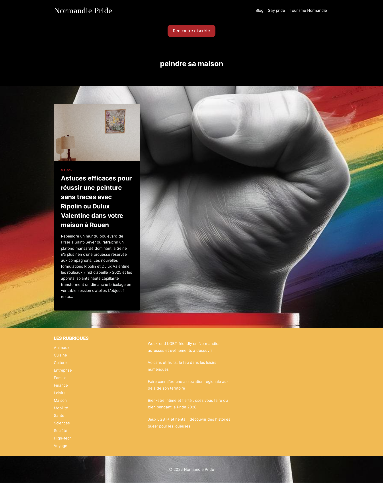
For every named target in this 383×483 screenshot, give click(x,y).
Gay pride (276, 10)
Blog (259, 10)
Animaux (61, 347)
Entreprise (63, 370)
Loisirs (59, 393)
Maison (67, 170)
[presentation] (97, 132)
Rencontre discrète (191, 30)
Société (60, 430)
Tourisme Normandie (308, 10)
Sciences (62, 423)
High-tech (63, 438)
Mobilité (61, 408)
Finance (61, 385)
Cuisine (60, 355)
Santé (59, 415)
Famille (60, 378)
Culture (60, 362)
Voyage (60, 445)
